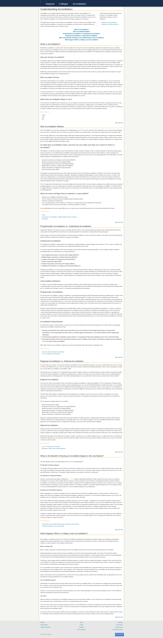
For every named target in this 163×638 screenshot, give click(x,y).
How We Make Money (118, 629)
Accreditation (79, 4)
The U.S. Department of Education (51, 353)
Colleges (63, 4)
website (98, 86)
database (61, 288)
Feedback (81, 627)
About (81, 622)
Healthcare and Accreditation (109, 22)
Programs (42, 622)
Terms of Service (119, 627)
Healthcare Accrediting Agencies (110, 24)
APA (43, 119)
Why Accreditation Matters (81, 31)
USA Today (45, 218)
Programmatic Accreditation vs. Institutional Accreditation (81, 33)
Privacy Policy (119, 624)
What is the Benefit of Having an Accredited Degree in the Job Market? (81, 37)
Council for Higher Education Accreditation (53, 352)
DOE (43, 117)
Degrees (50, 4)
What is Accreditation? (81, 29)
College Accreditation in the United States (53, 526)
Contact (81, 624)
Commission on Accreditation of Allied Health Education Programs (59, 217)
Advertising (120, 622)
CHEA (43, 115)
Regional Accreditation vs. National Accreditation (81, 35)
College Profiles (44, 624)
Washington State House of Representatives (54, 448)
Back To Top (119, 122)
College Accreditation (45, 627)
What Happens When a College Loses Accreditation (81, 39)
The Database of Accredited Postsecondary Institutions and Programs (60, 524)
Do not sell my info (81, 629)
